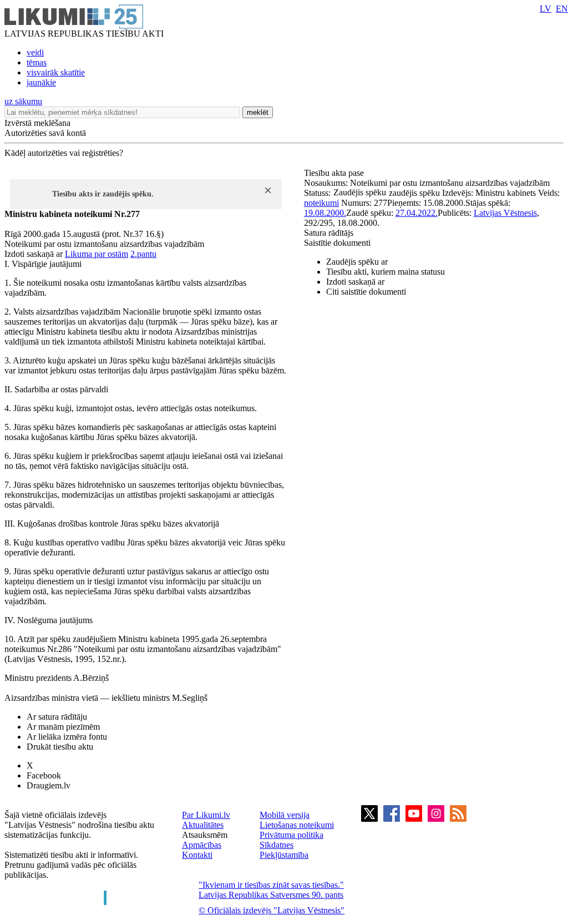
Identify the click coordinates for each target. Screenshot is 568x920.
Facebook (44, 775)
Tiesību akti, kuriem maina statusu (385, 271)
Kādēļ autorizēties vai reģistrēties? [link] (63, 153)
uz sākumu (23, 101)
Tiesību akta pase (335, 173)
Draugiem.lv (48, 785)
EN (562, 8)
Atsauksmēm (204, 835)
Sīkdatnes (276, 845)
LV (545, 8)
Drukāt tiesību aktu (60, 746)
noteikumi (321, 203)
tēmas (37, 62)
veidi (35, 52)
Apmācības (201, 845)
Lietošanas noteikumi (297, 825)
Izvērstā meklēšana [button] (37, 123)
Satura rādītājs (328, 232)
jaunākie (41, 82)
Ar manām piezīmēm (63, 726)
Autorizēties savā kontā (45, 133)
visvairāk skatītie (56, 72)
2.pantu (143, 254)
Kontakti (197, 855)
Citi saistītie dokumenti (366, 291)
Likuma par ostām (96, 254)
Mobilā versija (285, 815)
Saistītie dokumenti (337, 242)
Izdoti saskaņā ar (355, 281)
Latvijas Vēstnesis (505, 213)
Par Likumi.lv (206, 815)
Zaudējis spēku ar (357, 261)
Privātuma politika (291, 835)
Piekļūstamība (284, 855)
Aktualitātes (203, 825)
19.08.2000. (325, 213)
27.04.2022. (416, 213)
